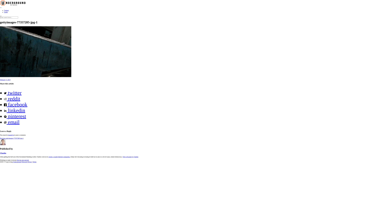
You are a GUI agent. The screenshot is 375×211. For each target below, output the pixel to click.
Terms (34, 162)
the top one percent (23, 160)
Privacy (29, 162)
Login (6, 12)
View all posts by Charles (130, 157)
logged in (11, 135)
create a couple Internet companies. (60, 157)
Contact (6, 10)
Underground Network (19, 162)
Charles (3, 153)
